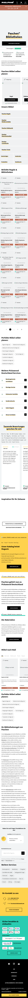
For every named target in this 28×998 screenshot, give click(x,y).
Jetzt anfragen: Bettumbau (21, 290)
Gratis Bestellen (14, 566)
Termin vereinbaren (14, 909)
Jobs (14, 979)
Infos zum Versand (18, 947)
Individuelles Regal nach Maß (21, 315)
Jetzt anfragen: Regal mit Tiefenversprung (10, 265)
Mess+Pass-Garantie (17, 943)
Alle (2, 656)
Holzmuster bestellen (12, 394)
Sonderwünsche (10, 401)
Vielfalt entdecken (14, 639)
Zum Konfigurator (13, 43)
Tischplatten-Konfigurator (7, 360)
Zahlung (10, 882)
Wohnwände (7, 734)
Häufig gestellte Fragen (20, 872)
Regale (23, 656)
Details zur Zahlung (6, 935)
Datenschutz (14, 972)
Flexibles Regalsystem (20, 240)
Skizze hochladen (10, 415)
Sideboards (13, 656)
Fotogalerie (22, 869)
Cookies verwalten (22, 991)
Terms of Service (9, 860)
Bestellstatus (15, 869)
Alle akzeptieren (14, 995)
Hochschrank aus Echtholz (21, 190)
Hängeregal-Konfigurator (7, 354)
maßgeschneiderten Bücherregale (9, 776)
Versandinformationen (7, 56)
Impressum (14, 976)
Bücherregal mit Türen (6, 215)
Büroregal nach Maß (5, 290)
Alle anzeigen (17, 882)
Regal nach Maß (4, 677)
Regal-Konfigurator (6, 344)
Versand (4, 882)
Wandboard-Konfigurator (7, 363)
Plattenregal (6, 759)
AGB (14, 969)
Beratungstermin (6, 869)
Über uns (21, 878)
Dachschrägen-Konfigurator (8, 351)
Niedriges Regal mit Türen (6, 315)
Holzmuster (4, 875)
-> (23, 853)
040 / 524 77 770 (15, 898)
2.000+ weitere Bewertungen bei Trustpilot (9, 488)
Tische (18, 656)
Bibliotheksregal (9, 789)
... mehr (6, 989)
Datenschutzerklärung (6, 991)
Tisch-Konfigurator (19, 354)
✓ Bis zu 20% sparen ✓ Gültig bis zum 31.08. (13, 6)
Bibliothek (3, 740)
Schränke (7, 656)
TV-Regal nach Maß (19, 265)
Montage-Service (10, 387)
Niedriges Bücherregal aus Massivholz (9, 190)
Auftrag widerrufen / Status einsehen (14, 983)
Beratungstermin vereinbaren (10, 380)
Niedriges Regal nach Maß (6, 240)
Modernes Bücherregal (20, 215)
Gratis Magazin (10, 408)
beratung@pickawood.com (17, 903)
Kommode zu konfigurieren (11, 748)
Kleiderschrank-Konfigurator (19, 344)
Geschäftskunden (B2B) (7, 872)
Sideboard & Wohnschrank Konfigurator (10, 347)
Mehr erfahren (14, 608)
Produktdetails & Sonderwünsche (14, 523)
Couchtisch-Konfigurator (7, 357)
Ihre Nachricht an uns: (6, 848)
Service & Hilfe (18, 56)
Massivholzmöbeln (5, 813)
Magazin (11, 875)
